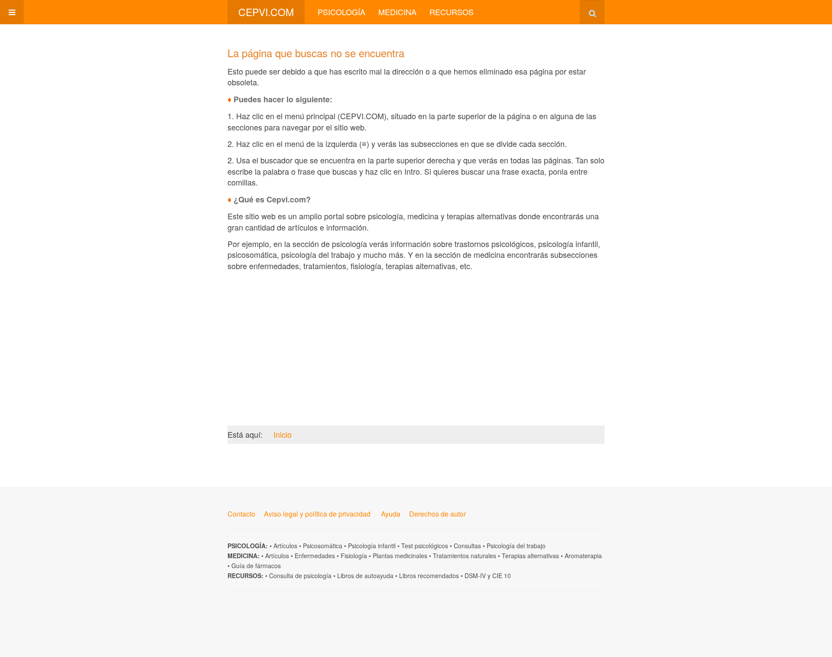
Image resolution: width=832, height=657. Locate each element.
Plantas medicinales (400, 555)
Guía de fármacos (256, 565)
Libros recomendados (429, 575)
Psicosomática (322, 545)
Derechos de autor (437, 514)
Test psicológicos (424, 545)
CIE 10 (501, 575)
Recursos (451, 11)
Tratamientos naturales (464, 555)
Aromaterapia (583, 555)
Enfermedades (315, 555)
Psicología (341, 11)
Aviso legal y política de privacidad (317, 514)
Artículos (285, 545)
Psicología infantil (372, 545)
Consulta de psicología (300, 575)
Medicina (397, 11)
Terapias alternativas (530, 555)
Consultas (467, 545)
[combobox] (592, 12)
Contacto (241, 514)
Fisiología (354, 555)
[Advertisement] (416, 337)
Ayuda (390, 514)
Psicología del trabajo (516, 545)
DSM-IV (475, 575)
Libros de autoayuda (365, 575)
